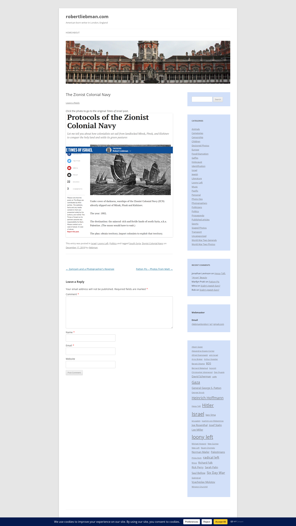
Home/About (73, 32)
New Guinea (213, 444)
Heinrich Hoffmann (208, 397)
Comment (72, 294)
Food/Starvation (200, 153)
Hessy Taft (196, 406)
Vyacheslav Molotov (203, 482)
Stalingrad (196, 478)
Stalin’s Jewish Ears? (210, 285)
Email (70, 345)
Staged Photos (199, 227)
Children (196, 141)
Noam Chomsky (208, 448)
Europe (195, 149)
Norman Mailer (200, 452)
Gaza (196, 382)
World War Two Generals (204, 240)
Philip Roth (197, 458)
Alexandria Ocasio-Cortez (203, 351)
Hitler (208, 405)
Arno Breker (197, 359)
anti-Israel (213, 355)
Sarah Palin (211, 467)
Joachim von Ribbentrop (213, 421)
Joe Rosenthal (200, 425)
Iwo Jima (211, 414)
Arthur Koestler (211, 359)
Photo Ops (197, 199)
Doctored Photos (200, 145)
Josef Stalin (215, 425)
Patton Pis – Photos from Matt (154, 269)
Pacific (195, 190)
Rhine (194, 463)
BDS (208, 363)
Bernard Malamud (200, 368)
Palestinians (218, 452)
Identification (198, 166)
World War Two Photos (203, 244)
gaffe (214, 377)
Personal (196, 194)
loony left (202, 436)
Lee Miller (197, 429)
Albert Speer (197, 347)
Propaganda (198, 215)
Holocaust (197, 162)
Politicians (197, 207)
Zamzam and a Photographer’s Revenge (90, 269)
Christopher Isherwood (202, 372)
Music (195, 186)
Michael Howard (199, 444)
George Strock (198, 392)
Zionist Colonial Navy (152, 243)
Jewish (195, 174)
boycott (212, 368)
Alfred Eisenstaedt (200, 355)
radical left (211, 457)
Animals (196, 129)
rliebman (93, 247)
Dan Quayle (219, 372)
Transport (197, 231)
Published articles (200, 219)
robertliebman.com (87, 16)
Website (70, 358)
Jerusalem (196, 421)
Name (70, 332)
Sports (195, 223)
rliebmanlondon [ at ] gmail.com (208, 324)
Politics (113, 243)
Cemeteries (197, 133)
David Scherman (201, 376)
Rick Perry (198, 467)
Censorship (197, 137)
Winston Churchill (200, 487)
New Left (196, 448)
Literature (197, 178)
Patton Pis (214, 281)
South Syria (135, 243)
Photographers (199, 203)
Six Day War (216, 472)
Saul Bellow (198, 473)
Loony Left (102, 243)
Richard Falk (205, 462)
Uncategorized (199, 236)
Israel (93, 243)
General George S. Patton (206, 388)
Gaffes (195, 157)
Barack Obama (198, 363)
